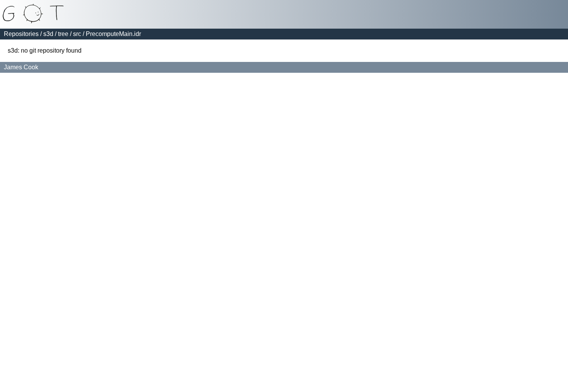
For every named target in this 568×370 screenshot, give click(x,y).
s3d (48, 34)
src (77, 34)
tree (63, 34)
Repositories (21, 34)
